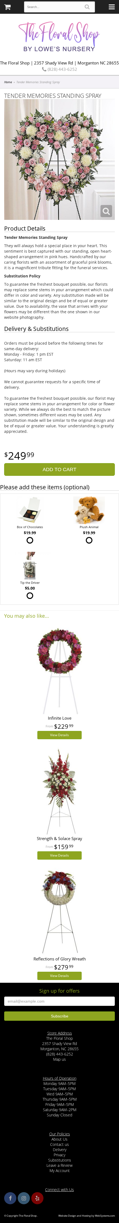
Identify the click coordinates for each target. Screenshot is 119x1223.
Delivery (59, 1149)
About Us (59, 1139)
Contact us (59, 1144)
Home (8, 82)
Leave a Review (59, 1165)
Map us (59, 1059)
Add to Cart (59, 469)
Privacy (59, 1154)
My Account (60, 1170)
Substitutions (59, 1160)
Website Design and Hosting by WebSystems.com (86, 1215)
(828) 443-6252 (61, 69)
